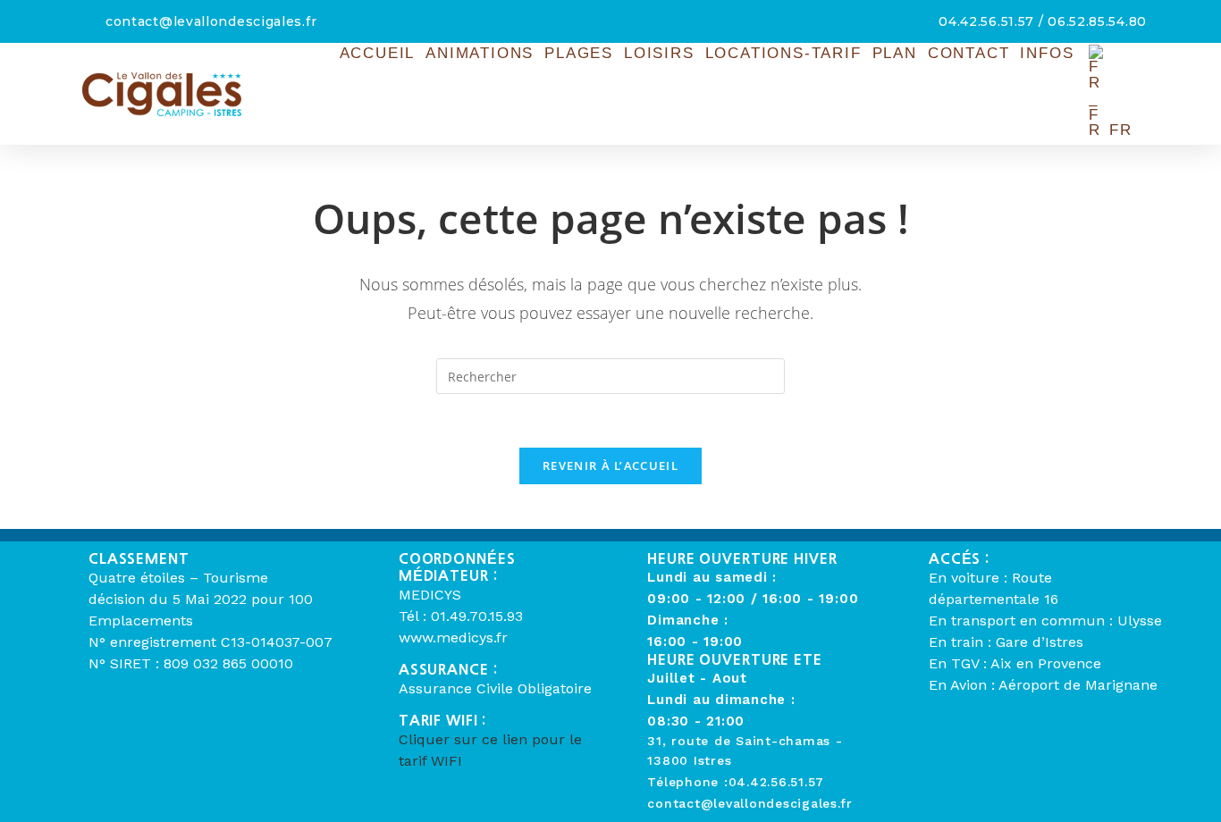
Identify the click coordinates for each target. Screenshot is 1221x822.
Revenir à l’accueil (610, 465)
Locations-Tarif (783, 53)
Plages (578, 53)
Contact (969, 53)
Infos (1047, 53)
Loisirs (659, 53)
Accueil (378, 53)
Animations (479, 53)
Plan (894, 53)
